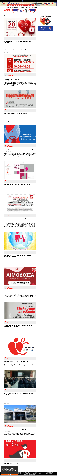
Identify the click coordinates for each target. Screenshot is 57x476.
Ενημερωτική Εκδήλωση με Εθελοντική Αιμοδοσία (15, 113)
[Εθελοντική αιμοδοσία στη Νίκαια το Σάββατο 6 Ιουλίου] (19, 346)
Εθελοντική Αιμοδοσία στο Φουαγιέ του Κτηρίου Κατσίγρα (17, 184)
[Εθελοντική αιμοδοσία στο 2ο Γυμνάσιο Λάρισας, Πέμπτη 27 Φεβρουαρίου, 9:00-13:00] (19, 241)
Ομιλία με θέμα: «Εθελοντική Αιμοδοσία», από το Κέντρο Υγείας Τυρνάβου (18, 394)
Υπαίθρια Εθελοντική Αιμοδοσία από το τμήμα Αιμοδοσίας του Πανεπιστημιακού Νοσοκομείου (18, 326)
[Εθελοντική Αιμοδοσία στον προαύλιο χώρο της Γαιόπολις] (19, 276)
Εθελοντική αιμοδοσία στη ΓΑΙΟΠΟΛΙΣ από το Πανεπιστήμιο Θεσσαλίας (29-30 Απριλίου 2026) (17, 79)
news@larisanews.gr (51, 472)
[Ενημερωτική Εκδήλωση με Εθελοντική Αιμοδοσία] (19, 99)
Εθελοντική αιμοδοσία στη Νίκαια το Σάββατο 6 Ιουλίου (16, 361)
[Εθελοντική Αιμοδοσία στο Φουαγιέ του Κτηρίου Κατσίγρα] (19, 170)
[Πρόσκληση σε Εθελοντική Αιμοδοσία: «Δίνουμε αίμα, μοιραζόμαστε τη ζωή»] (19, 134)
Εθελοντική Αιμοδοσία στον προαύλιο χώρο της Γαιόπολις (17, 290)
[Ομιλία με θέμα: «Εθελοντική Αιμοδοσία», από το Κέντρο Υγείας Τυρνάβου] (19, 379)
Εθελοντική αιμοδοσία (10, 38)
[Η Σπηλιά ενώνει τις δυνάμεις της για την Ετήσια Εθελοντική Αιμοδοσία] (19, 27)
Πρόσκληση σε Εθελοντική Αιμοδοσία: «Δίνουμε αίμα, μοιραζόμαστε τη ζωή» (20, 149)
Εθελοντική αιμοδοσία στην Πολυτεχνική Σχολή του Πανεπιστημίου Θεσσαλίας (19, 429)
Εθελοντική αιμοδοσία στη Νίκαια (11, 463)
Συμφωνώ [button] (9, 474)
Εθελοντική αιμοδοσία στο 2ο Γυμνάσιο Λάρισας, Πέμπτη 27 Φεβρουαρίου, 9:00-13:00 (17, 256)
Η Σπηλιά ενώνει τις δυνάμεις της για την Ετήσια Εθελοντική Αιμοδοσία (17, 42)
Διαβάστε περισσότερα (6, 52)
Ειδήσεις (7, 37)
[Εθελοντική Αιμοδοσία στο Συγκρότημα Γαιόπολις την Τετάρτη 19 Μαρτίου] (19, 204)
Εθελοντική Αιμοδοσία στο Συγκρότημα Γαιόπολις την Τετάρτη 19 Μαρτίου (18, 219)
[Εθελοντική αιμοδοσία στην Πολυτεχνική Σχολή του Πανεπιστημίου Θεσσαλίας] (19, 414)
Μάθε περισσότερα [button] (12, 471)
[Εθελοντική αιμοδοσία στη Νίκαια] (19, 449)
